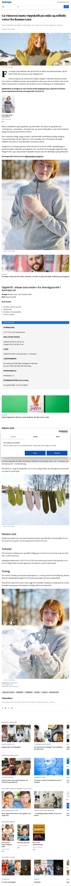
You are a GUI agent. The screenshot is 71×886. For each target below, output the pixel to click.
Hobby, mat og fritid (8, 692)
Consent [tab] (13, 436)
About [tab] (58, 436)
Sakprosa (44, 692)
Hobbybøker (19, 692)
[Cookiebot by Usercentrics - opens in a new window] (60, 431)
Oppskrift (37, 692)
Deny (35, 453)
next (67, 732)
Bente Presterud (54, 692)
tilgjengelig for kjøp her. (34, 156)
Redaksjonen (13, 683)
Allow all (57, 453)
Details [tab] (35, 436)
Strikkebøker (28, 692)
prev (4, 732)
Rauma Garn (44, 88)
